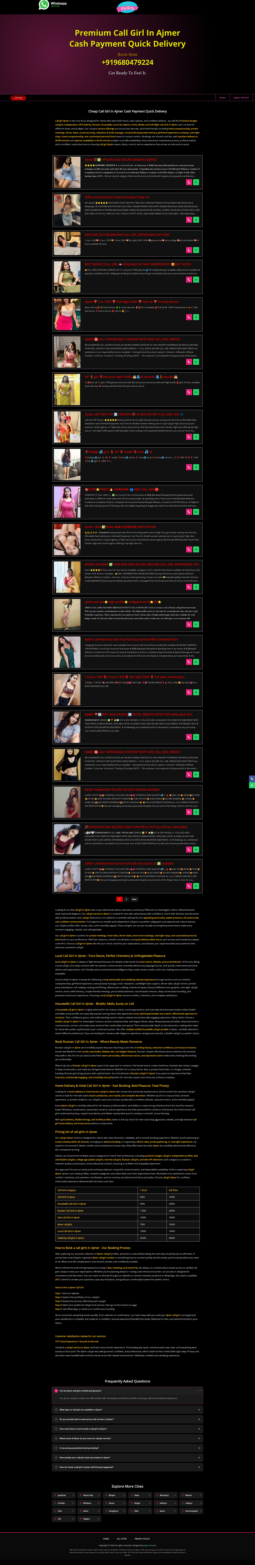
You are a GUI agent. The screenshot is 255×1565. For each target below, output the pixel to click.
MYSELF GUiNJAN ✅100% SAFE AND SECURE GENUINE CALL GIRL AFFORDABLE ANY (142, 564)
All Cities (122, 1538)
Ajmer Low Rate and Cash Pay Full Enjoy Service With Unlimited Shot (131, 639)
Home (223, 97)
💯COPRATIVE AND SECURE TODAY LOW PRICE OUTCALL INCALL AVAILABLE (136, 827)
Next (134, 899)
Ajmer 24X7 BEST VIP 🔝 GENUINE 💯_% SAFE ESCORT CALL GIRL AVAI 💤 (134, 414)
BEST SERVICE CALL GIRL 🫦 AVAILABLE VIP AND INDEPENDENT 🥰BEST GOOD (138, 264)
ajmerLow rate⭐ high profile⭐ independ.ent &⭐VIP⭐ (123, 602)
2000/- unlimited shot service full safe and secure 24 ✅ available (129, 863)
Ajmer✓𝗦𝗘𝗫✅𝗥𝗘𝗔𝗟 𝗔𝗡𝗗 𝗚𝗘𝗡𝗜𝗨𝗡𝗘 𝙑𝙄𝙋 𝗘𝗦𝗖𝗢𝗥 (120, 527)
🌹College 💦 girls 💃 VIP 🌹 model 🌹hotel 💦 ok (118, 452)
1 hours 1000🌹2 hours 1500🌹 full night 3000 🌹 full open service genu (135, 677)
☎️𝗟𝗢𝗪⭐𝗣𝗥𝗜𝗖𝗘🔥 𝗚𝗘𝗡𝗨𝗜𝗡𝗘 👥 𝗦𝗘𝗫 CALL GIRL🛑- (122, 489)
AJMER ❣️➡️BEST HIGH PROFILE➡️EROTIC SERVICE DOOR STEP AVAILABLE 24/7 (138, 714)
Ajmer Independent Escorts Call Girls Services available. (122, 789)
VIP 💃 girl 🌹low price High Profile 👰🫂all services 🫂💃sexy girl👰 (131, 377)
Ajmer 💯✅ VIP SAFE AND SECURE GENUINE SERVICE (121, 160)
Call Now (18, 97)
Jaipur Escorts (150, 1545)
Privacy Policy (142, 1538)
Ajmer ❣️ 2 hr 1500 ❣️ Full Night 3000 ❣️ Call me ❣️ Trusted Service (132, 302)
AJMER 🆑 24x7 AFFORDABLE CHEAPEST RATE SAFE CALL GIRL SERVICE (132, 339)
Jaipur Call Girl (241, 97)
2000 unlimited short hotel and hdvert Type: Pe (117, 197)
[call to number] (189, 182)
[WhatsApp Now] (196, 182)
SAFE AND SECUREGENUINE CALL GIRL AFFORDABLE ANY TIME (127, 235)
